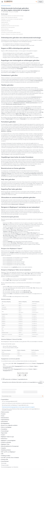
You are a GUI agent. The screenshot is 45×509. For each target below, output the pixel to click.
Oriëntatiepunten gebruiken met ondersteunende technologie (12, 15)
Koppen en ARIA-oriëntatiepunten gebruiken (9, 17)
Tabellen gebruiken (4, 22)
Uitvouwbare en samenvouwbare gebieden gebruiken (10, 32)
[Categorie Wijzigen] (0, 399)
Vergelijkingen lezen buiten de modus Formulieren (10, 25)
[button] (36, 2)
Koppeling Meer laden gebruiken (7, 30)
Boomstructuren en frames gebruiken (8, 27)
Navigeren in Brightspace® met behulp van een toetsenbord (12, 34)
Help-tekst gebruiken (5, 29)
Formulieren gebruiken (5, 24)
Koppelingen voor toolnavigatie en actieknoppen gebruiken (12, 19)
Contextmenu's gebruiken (5, 20)
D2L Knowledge (5, 11)
